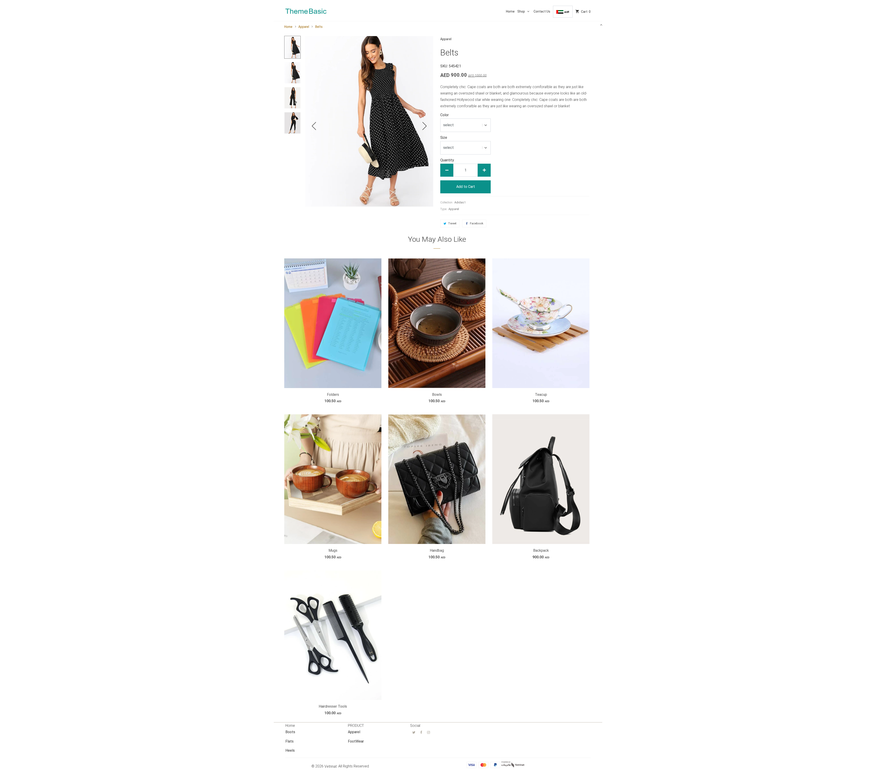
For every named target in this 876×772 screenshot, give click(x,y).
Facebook (476, 223)
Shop (521, 11)
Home (510, 11)
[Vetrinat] (305, 8)
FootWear (356, 741)
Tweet (452, 223)
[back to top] (601, 24)
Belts (319, 27)
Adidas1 (460, 202)
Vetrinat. (330, 766)
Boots (290, 732)
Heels (290, 750)
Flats (289, 741)
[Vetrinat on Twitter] (413, 732)
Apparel (303, 27)
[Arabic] (563, 12)
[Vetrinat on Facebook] (421, 732)
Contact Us (542, 11)
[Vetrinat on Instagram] (428, 732)
